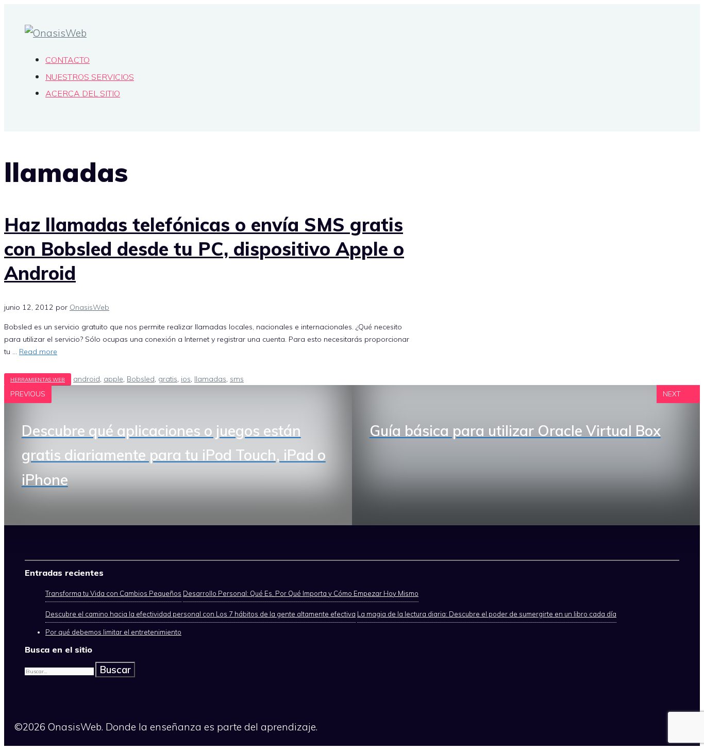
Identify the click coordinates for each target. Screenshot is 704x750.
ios (186, 379)
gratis (167, 379)
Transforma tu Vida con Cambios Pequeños (113, 593)
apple (113, 379)
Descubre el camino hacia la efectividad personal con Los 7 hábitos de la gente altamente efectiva (200, 614)
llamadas (210, 379)
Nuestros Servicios (89, 77)
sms (237, 379)
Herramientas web (37, 379)
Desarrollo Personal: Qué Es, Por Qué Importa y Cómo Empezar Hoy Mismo (300, 593)
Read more (38, 351)
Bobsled (141, 379)
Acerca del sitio (82, 93)
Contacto (67, 60)
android (86, 379)
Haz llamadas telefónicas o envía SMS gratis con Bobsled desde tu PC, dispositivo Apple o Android (204, 249)
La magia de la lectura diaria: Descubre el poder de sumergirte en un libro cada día (486, 614)
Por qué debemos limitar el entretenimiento (113, 632)
